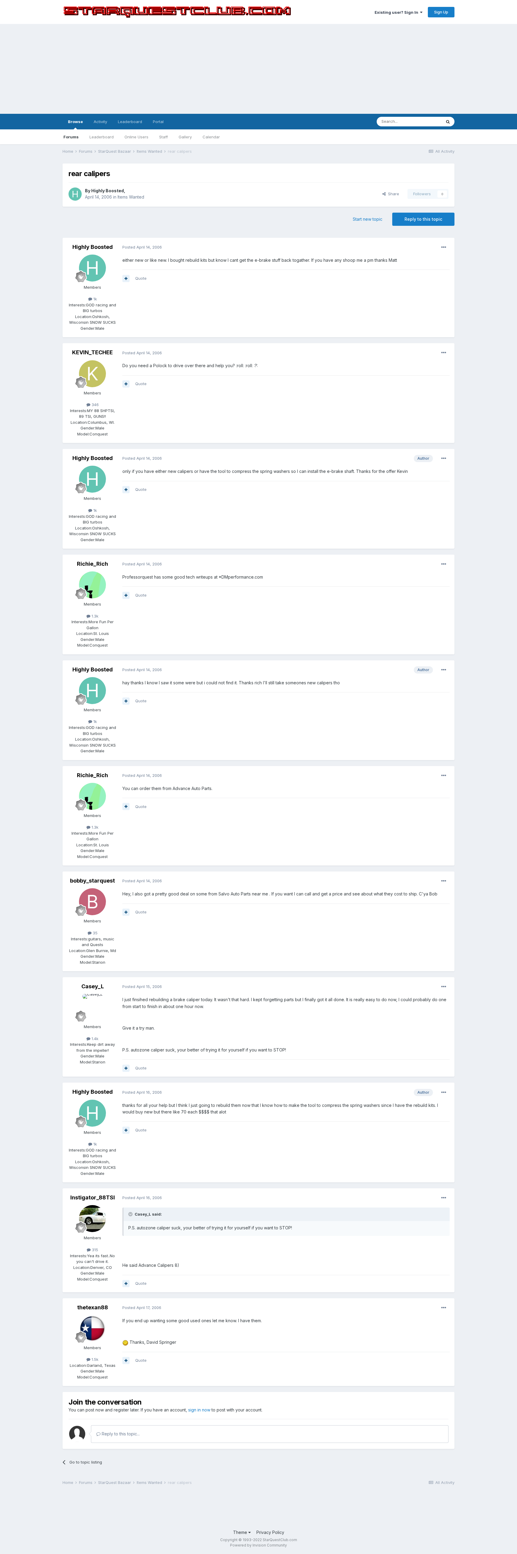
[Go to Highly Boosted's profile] (75, 194)
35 (95, 932)
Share (392, 193)
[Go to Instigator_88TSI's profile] (92, 1218)
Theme (240, 1532)
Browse (75, 121)
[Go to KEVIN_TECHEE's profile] (92, 373)
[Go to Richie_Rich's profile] (92, 584)
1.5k (94, 1359)
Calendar (211, 136)
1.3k (94, 616)
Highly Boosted (107, 190)
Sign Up (441, 12)
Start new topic (367, 219)
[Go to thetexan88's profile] (92, 1328)
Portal (158, 121)
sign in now (199, 1409)
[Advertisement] (258, 69)
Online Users (136, 136)
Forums (71, 136)
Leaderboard (101, 136)
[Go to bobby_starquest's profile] (92, 901)
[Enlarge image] (125, 1342)
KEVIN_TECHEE (92, 352)
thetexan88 (92, 1307)
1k (94, 298)
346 (94, 404)
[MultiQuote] (126, 278)
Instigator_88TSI (92, 1197)
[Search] (447, 121)
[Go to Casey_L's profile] (92, 1007)
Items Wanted (131, 196)
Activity (100, 121)
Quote (141, 278)
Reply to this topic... (120, 1433)
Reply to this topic (423, 219)
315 (94, 1249)
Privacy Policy (270, 1532)
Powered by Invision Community (258, 1545)
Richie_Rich (92, 564)
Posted (142, 247)
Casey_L (92, 986)
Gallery (185, 136)
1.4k (94, 1038)
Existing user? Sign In (397, 12)
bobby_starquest (92, 880)
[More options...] (444, 247)
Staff (163, 136)
